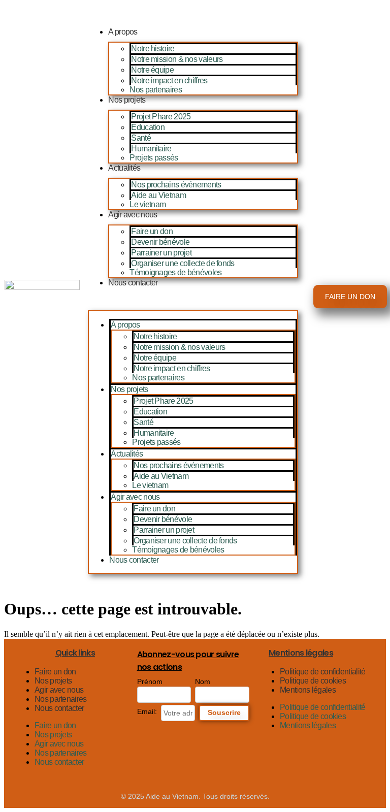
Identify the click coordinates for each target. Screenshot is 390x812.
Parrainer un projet (161, 252)
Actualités (124, 168)
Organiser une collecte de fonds (182, 263)
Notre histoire (152, 48)
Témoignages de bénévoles (175, 272)
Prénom (149, 681)
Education (148, 127)
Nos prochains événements (176, 184)
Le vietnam (147, 204)
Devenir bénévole (160, 242)
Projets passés (153, 157)
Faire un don (152, 231)
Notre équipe (152, 70)
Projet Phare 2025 (160, 116)
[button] (193, 300)
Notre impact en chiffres (169, 80)
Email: (147, 711)
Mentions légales (308, 690)
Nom (202, 681)
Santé (141, 138)
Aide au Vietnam (158, 195)
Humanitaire (151, 148)
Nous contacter (132, 282)
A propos (122, 31)
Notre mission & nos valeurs (176, 59)
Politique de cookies (313, 680)
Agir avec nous (132, 214)
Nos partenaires (155, 89)
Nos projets (126, 99)
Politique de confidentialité (322, 671)
